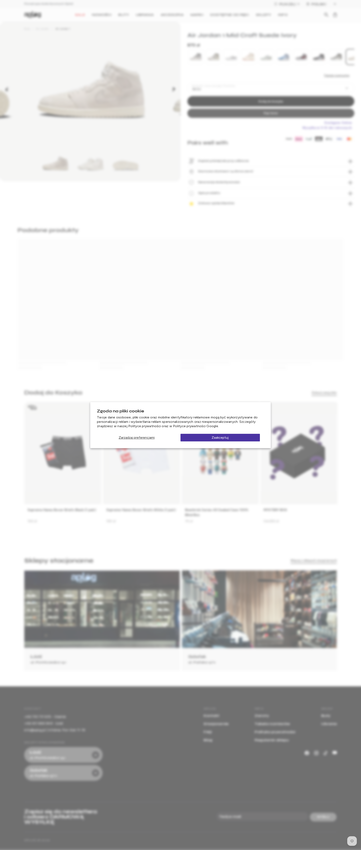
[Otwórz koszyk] (335, 14)
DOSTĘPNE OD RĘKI (229, 15)
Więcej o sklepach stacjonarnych (314, 560)
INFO (282, 15)
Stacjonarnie (216, 724)
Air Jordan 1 (63, 28)
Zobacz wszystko (324, 392)
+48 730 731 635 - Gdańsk (45, 717)
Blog (208, 740)
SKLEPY (263, 15)
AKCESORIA (172, 15)
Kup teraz (271, 113)
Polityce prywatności (144, 426)
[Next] (173, 89)
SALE (80, 15)
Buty (27, 28)
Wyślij (323, 816)
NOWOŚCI (102, 15)
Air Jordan (42, 28)
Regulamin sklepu (272, 740)
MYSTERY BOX (275, 510)
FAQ (208, 732)
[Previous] (6, 89)
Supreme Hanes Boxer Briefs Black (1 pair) (62, 510)
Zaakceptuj (220, 437)
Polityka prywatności (275, 732)
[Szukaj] (326, 14)
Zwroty (262, 716)
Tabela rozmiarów (336, 75)
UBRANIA (145, 15)
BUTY (123, 15)
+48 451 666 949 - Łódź (43, 723)
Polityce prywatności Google (195, 426)
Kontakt (211, 716)
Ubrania (329, 724)
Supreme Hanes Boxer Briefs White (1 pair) (141, 510)
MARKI (197, 15)
